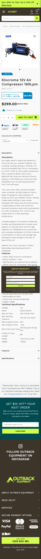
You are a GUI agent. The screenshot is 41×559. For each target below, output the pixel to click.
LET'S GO (20, 285)
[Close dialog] (38, 268)
